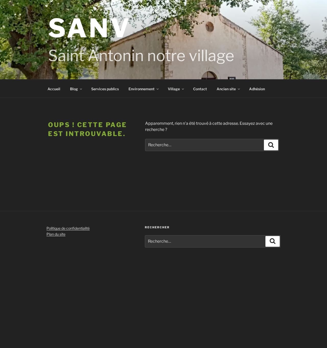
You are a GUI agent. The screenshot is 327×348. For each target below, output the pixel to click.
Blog (74, 89)
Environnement (142, 89)
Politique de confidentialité (68, 228)
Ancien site (226, 89)
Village (174, 89)
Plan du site (55, 234)
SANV (89, 28)
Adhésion (257, 89)
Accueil (54, 89)
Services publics (105, 89)
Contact (200, 89)
